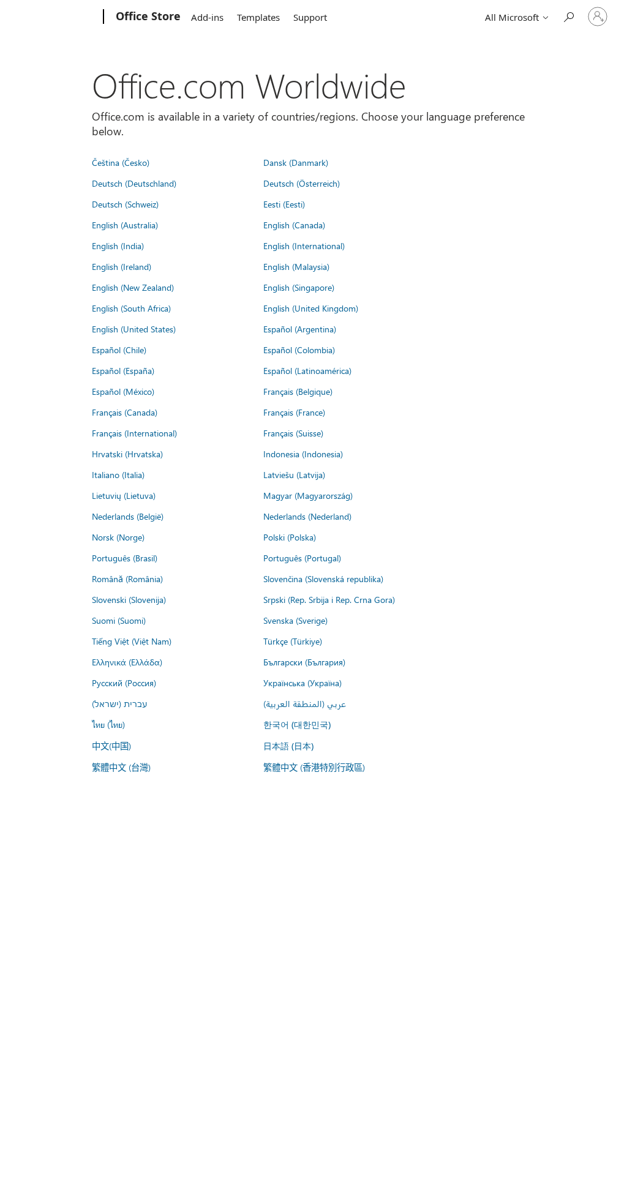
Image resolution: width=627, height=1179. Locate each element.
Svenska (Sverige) (295, 620)
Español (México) (123, 391)
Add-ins (207, 17)
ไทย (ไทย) (108, 724)
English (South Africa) (131, 308)
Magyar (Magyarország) (308, 495)
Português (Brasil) (124, 558)
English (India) (118, 245)
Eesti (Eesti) (284, 204)
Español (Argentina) (299, 329)
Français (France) (294, 412)
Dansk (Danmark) (295, 162)
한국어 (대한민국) (297, 724)
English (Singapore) (298, 287)
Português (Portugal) (302, 558)
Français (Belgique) (297, 391)
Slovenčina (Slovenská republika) (323, 578)
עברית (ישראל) (119, 703)
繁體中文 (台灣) (121, 767)
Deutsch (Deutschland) (134, 183)
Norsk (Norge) (118, 537)
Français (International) (134, 433)
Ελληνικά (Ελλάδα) (127, 662)
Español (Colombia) (299, 349)
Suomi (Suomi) (119, 620)
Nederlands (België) (127, 516)
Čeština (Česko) (120, 162)
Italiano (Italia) (118, 474)
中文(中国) (111, 745)
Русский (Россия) (124, 682)
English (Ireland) (121, 266)
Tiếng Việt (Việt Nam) (131, 641)
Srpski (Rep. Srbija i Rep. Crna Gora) (329, 599)
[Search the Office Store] (568, 15)
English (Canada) (294, 225)
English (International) (304, 245)
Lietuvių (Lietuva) (124, 495)
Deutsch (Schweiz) (125, 204)
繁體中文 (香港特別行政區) (314, 767)
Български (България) (304, 662)
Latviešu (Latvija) (294, 474)
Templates (258, 17)
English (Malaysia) (296, 266)
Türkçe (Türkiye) (292, 641)
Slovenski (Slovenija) (129, 599)
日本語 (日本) (288, 746)
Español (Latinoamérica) (307, 370)
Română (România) (127, 578)
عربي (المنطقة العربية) (304, 703)
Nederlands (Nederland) (307, 516)
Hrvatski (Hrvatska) (127, 453)
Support (310, 17)
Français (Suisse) (293, 433)
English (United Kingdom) (310, 308)
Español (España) (123, 370)
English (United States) (134, 329)
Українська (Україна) (302, 682)
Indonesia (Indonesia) (303, 453)
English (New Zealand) (133, 287)
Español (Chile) (119, 349)
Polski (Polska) (289, 537)
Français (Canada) (124, 412)
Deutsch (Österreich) (301, 183)
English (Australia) (125, 225)
